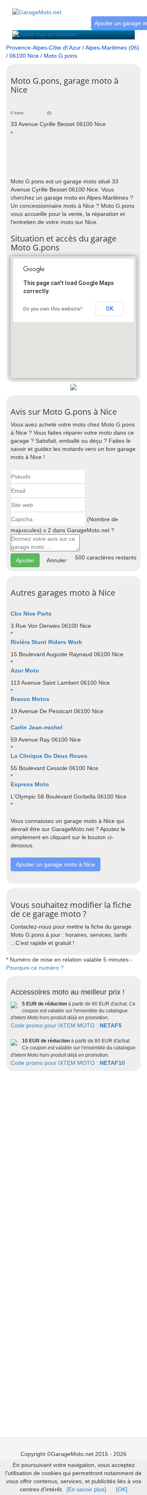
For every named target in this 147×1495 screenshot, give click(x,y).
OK (110, 308)
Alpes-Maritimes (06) (112, 47)
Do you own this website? (52, 309)
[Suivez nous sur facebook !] (45, 34)
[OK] (121, 1489)
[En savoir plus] (86, 1489)
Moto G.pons (60, 55)
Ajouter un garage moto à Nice (55, 864)
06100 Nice (24, 55)
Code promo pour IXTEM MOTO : (66, 1025)
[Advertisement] (79, 157)
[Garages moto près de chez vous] (36, 7)
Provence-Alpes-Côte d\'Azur (43, 47)
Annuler (57, 560)
